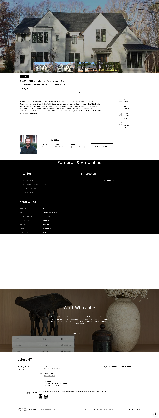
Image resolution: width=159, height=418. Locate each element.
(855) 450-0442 (115, 368)
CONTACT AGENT (102, 146)
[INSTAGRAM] (139, 409)
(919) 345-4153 (59, 147)
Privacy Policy (106, 409)
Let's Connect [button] (79, 333)
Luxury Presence (47, 409)
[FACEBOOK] (129, 409)
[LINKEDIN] (134, 409)
